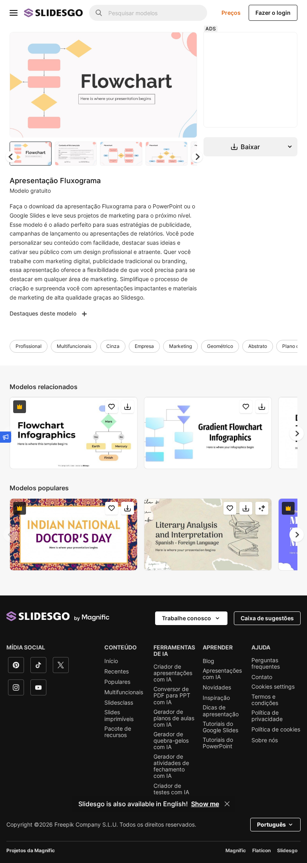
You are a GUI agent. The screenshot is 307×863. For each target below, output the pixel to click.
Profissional (29, 346)
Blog (208, 661)
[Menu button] (14, 13)
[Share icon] (183, 45)
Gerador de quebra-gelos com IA (171, 740)
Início (111, 661)
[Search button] (98, 13)
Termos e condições (264, 699)
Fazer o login (273, 12)
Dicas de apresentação (221, 710)
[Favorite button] (163, 45)
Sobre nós (264, 740)
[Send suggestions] (5, 437)
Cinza (113, 346)
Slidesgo (287, 850)
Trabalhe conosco (186, 618)
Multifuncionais (74, 346)
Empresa (144, 346)
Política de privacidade (267, 715)
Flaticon (261, 850)
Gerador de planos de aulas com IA (174, 718)
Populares (117, 682)
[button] (197, 156)
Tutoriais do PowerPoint (218, 743)
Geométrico (220, 346)
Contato (261, 677)
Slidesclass (118, 702)
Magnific (235, 850)
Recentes (116, 671)
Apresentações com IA (222, 673)
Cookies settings (273, 686)
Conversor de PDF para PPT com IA (172, 695)
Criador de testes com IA (171, 789)
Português (271, 824)
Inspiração (216, 698)
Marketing (180, 346)
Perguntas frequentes (265, 663)
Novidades (217, 687)
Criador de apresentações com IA (173, 673)
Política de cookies (275, 729)
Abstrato (257, 346)
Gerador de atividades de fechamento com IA (171, 766)
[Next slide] (185, 85)
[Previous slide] (10, 534)
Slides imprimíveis (119, 715)
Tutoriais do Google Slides (220, 727)
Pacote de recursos (117, 731)
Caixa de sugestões (267, 618)
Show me (205, 803)
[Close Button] (227, 803)
